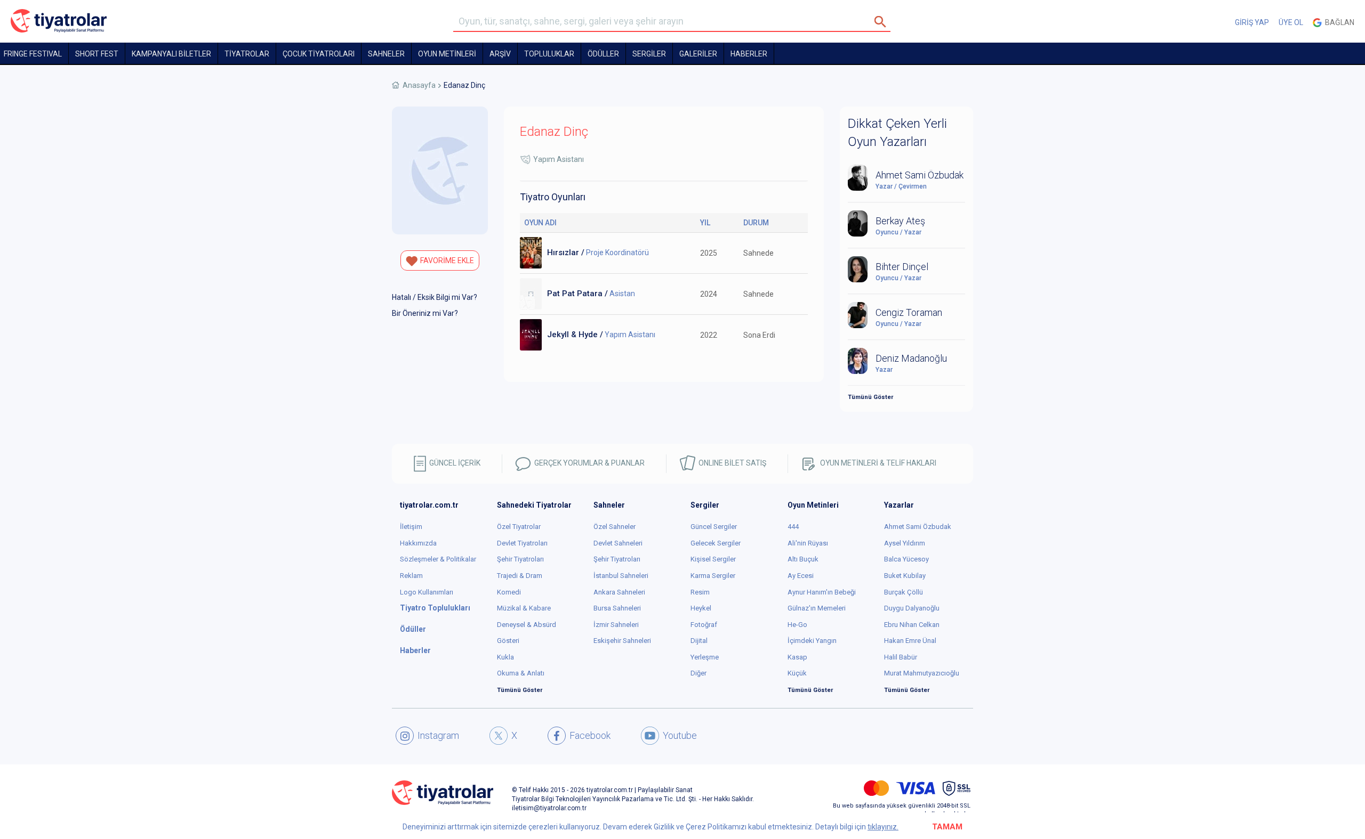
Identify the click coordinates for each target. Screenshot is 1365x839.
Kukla (505, 657)
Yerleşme (704, 657)
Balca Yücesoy (906, 559)
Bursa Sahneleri (617, 608)
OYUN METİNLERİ (447, 54)
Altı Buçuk (803, 559)
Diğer (698, 673)
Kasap (797, 657)
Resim (700, 592)
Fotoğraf (703, 625)
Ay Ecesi (801, 576)
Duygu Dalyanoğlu (912, 608)
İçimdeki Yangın (812, 641)
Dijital (699, 641)
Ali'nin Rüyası (808, 543)
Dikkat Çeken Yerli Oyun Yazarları (897, 132)
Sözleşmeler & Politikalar (438, 559)
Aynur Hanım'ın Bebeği (822, 592)
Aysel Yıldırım (904, 543)
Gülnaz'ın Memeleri (817, 608)
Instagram (438, 735)
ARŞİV (500, 54)
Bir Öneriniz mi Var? (425, 313)
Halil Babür (900, 657)
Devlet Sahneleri (618, 543)
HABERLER (748, 54)
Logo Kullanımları (426, 592)
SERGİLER (649, 54)
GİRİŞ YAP (1252, 22)
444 (793, 527)
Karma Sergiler (712, 576)
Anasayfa (419, 85)
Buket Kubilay (905, 576)
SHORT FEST (96, 54)
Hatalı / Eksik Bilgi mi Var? (434, 297)
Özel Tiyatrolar (519, 527)
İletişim (411, 527)
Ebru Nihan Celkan (912, 625)
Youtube (680, 735)
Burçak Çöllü (903, 592)
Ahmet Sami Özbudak (917, 527)
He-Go (797, 625)
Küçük (797, 673)
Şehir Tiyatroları (520, 559)
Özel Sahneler (614, 527)
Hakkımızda (418, 543)
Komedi (509, 592)
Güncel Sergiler (713, 527)
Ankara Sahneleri (619, 592)
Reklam (411, 576)
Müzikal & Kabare (524, 608)
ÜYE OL (1291, 22)
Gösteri (508, 641)
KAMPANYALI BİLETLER (171, 54)
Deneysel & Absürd (526, 625)
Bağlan (1338, 22)
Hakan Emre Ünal (910, 641)
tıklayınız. (883, 826)
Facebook (590, 735)
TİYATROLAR (246, 54)
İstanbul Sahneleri (620, 576)
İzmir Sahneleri (616, 625)
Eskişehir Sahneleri (622, 641)
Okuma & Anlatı (520, 673)
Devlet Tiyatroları (522, 543)
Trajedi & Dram (519, 576)
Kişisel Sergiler (713, 559)
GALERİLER (698, 54)
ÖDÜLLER (603, 54)
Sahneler (386, 54)
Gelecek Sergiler (715, 543)
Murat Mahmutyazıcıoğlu (921, 673)
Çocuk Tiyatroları (319, 54)
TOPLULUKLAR (549, 54)
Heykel (700, 608)
